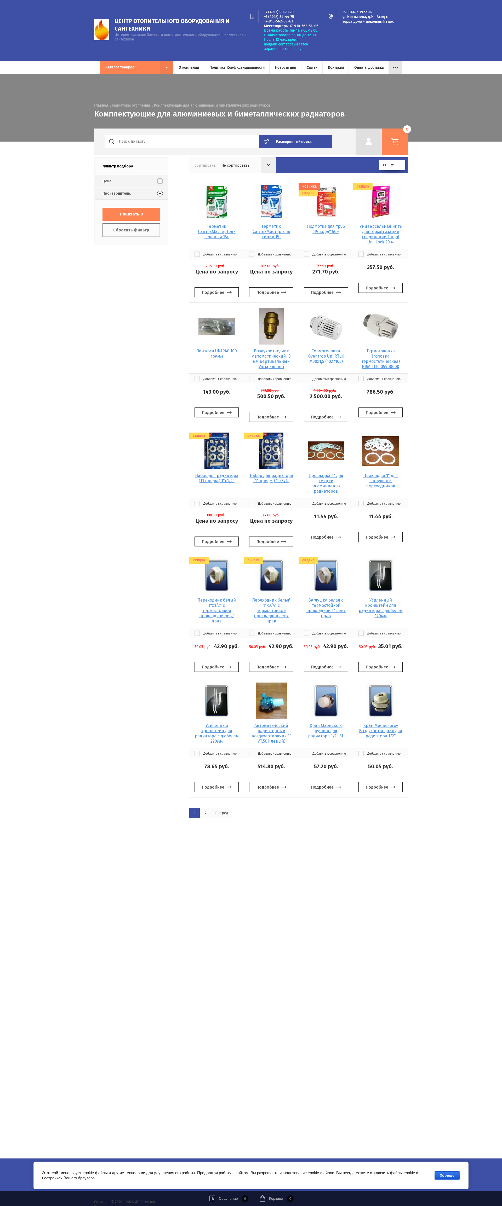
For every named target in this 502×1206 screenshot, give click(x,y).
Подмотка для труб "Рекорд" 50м (326, 229)
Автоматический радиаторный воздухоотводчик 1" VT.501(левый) (271, 733)
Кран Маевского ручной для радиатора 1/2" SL (326, 730)
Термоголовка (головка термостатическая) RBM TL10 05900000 (380, 358)
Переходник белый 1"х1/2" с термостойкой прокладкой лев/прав (216, 611)
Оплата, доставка (369, 67)
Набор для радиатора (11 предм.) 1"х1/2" (216, 478)
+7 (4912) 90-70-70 (279, 12)
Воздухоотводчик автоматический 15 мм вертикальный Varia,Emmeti (271, 358)
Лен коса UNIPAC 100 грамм (216, 353)
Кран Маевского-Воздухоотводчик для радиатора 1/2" (380, 730)
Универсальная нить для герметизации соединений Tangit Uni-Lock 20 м (381, 234)
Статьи (312, 67)
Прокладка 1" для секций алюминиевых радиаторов (326, 483)
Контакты (336, 67)
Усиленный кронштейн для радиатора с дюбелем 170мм (381, 608)
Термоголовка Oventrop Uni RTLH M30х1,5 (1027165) (326, 356)
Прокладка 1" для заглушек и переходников (380, 480)
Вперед (221, 813)
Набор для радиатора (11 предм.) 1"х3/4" (271, 478)
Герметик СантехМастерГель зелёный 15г (217, 231)
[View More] (395, 67)
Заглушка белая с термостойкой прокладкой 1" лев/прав (326, 608)
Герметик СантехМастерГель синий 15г (271, 231)
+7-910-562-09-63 (278, 21)
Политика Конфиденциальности (237, 67)
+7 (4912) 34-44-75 (279, 17)
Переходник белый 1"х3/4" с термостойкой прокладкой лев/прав (271, 611)
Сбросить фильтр (131, 230)
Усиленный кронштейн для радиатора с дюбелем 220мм (217, 733)
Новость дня (285, 67)
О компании (189, 67)
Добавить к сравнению (219, 254)
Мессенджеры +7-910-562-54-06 (291, 26)
